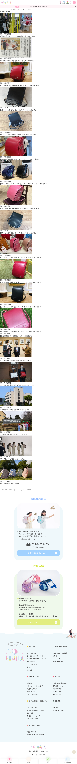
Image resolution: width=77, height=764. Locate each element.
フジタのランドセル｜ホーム (10, 9)
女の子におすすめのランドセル (36, 656)
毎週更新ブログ (32, 689)
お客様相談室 (57, 689)
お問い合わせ (57, 694)
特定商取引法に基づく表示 (35, 734)
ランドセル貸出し (58, 661)
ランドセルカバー (32, 664)
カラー (67, 3)
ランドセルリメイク (32, 718)
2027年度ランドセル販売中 (38, 6)
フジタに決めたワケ (33, 694)
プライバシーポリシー (59, 710)
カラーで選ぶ (31, 661)
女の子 (60, 3)
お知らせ (29, 683)
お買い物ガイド (31, 732)
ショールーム (28, 762)
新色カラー (30, 667)
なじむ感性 (30, 713)
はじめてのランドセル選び (35, 686)
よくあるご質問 (57, 691)
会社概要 (56, 707)
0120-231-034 (41, 544)
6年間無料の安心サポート (61, 683)
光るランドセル (31, 653)
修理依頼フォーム (58, 686)
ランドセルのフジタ (39, 755)
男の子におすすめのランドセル (36, 658)
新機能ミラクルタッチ (33, 716)
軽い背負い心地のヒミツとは (36, 710)
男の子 (63, 3)
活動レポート (31, 691)
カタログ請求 (9, 762)
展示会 (48, 762)
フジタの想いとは (32, 707)
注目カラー (30, 670)
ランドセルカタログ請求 (60, 653)
